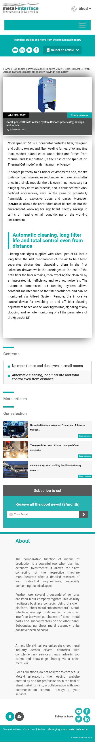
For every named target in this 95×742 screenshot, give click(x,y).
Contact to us (29, 729)
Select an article (62, 50)
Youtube (15, 50)
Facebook (36, 50)
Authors (41, 729)
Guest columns (85, 436)
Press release (36, 69)
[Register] (19, 716)
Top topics (19, 69)
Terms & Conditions (12, 729)
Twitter (29, 50)
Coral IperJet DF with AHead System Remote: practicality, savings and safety (46, 70)
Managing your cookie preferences (68, 729)
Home (6, 69)
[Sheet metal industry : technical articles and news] (19, 6)
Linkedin (22, 50)
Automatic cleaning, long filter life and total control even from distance (45, 377)
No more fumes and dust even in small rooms (47, 366)
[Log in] (10, 716)
